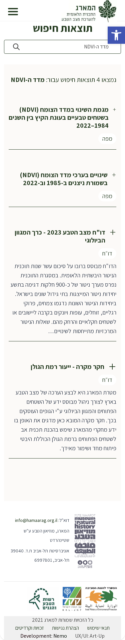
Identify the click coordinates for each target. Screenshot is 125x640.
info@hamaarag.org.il (36, 520)
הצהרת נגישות (65, 627)
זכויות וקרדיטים (29, 627)
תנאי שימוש (98, 627)
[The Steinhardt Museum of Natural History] (85, 541)
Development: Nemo (43, 635)
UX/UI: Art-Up (90, 635)
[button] (116, 35)
